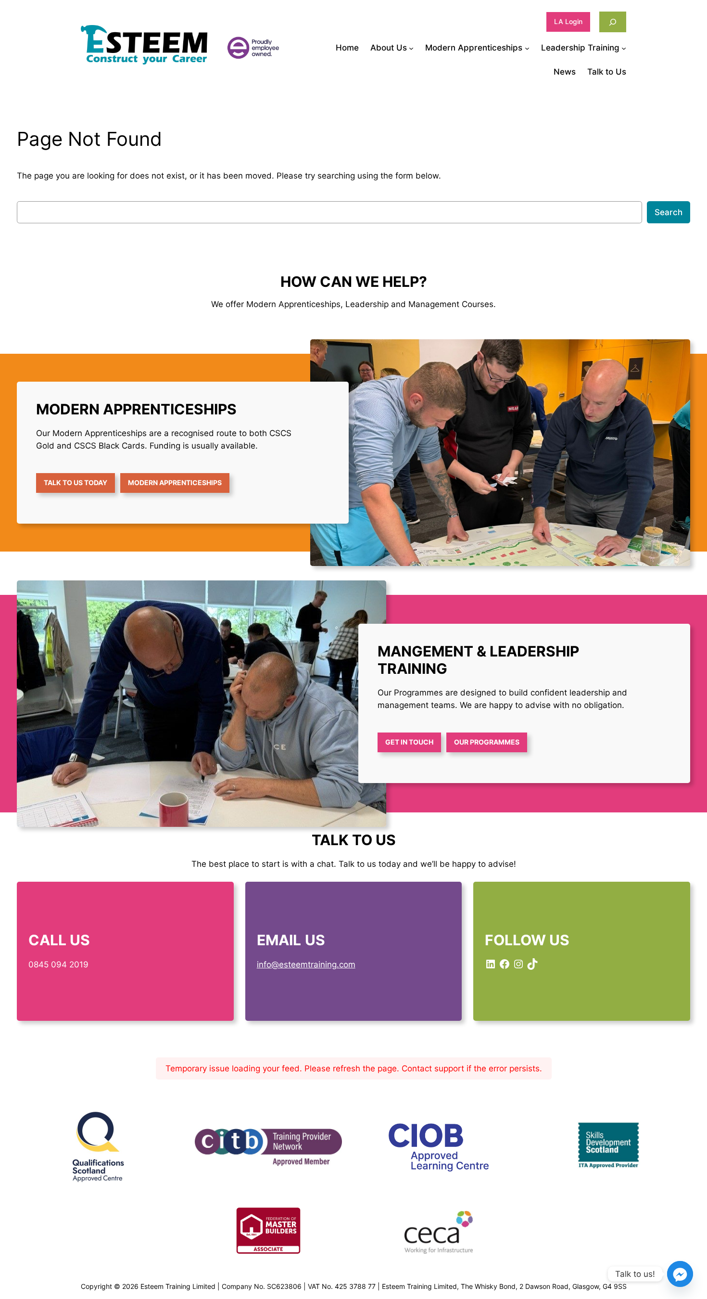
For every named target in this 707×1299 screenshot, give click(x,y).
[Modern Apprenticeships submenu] (527, 47)
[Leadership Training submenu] (623, 47)
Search (668, 212)
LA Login (568, 21)
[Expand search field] (612, 22)
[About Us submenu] (411, 47)
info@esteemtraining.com (306, 964)
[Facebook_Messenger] (680, 1274)
